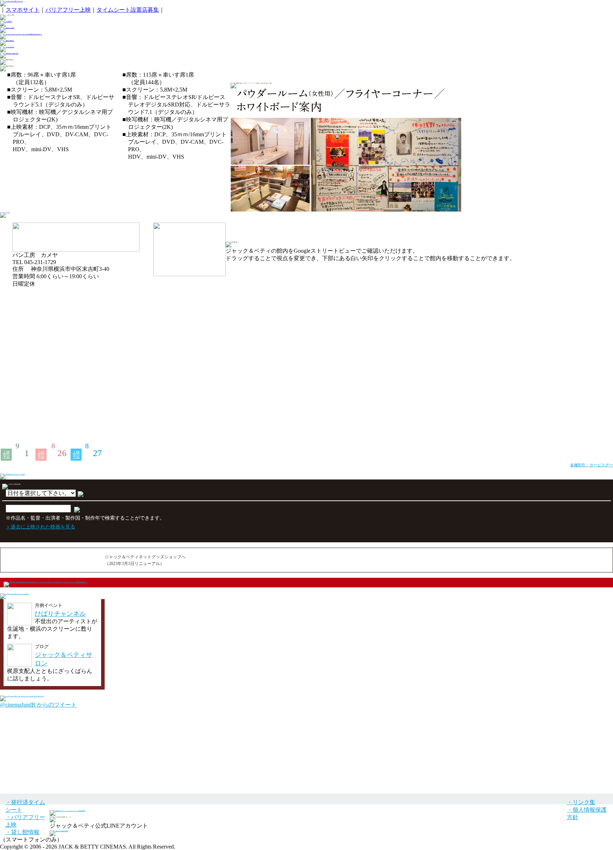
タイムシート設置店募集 (127, 10)
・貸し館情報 (22, 832)
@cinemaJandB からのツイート (38, 705)
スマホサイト (23, 10)
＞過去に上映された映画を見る (40, 527)
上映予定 (6, 454)
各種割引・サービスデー (591, 465)
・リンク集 (581, 802)
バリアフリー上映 (68, 10)
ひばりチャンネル (60, 613)
